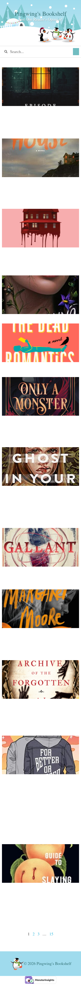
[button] (76, 51)
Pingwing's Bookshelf (40, 13)
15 (51, 934)
